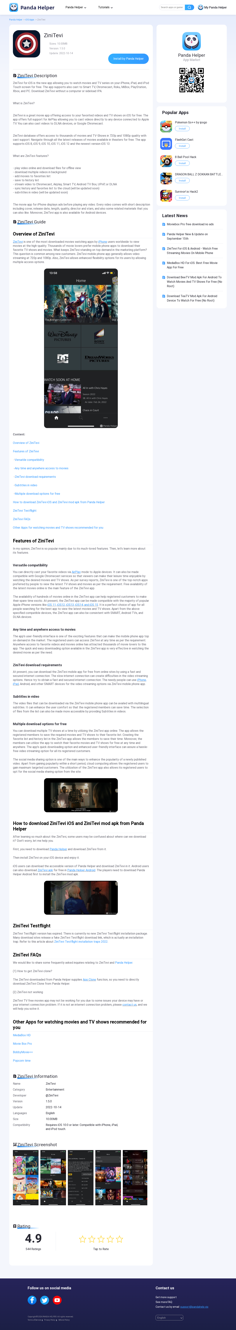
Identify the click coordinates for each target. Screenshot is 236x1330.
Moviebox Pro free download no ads (190, 224)
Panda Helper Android (81, 870)
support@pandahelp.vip (194, 1306)
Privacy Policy (49, 1320)
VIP (169, 122)
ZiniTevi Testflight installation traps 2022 (81, 941)
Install (182, 128)
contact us (129, 1004)
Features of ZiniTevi (26, 451)
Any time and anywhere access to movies (41, 468)
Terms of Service (34, 1320)
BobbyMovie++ (23, 1052)
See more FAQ (164, 1302)
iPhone (102, 241)
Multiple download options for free (37, 493)
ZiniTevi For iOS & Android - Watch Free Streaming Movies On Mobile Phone (192, 251)
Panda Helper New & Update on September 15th (187, 236)
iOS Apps (29, 19)
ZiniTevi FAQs (21, 519)
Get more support (166, 1297)
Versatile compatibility (29, 460)
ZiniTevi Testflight (25, 510)
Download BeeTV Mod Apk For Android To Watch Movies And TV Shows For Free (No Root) (194, 282)
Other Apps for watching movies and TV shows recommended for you (58, 527)
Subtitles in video (26, 485)
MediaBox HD (22, 1035)
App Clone (89, 979)
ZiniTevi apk (45, 870)
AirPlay (76, 572)
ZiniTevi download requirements (35, 477)
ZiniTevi (18, 241)
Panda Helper (36, 7)
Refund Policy (64, 1320)
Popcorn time (22, 1060)
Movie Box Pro (22, 1043)
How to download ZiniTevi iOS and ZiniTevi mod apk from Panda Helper (59, 502)
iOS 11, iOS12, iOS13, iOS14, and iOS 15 (72, 605)
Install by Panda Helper (128, 58)
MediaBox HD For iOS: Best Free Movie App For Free (192, 265)
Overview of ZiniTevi (26, 443)
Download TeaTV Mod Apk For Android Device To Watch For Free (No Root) (192, 298)
